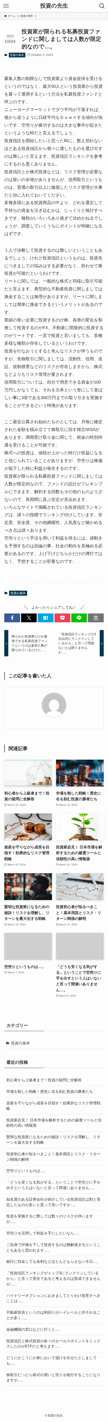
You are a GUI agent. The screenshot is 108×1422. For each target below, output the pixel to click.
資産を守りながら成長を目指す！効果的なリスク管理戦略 (53, 1106)
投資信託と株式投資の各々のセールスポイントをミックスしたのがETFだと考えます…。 (53, 1344)
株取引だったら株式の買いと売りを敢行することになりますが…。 (53, 1377)
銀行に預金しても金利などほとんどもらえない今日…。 (53, 1261)
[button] (12, 617)
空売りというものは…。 (27, 1171)
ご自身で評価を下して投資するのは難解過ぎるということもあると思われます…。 (53, 1247)
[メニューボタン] (6, 6)
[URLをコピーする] (96, 617)
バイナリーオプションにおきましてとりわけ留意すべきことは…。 (53, 1298)
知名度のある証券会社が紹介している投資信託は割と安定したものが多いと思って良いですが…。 (53, 1202)
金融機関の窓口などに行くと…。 (34, 1329)
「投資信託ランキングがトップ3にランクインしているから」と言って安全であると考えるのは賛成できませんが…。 (53, 1278)
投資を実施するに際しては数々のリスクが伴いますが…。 (49, 1219)
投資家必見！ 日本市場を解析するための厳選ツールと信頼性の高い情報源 (53, 1123)
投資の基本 (17, 54)
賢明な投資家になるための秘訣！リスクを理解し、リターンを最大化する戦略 (53, 1139)
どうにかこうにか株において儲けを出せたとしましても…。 (51, 1360)
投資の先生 (54, 6)
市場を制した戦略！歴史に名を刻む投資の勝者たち (49, 1091)
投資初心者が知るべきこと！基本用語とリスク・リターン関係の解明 (53, 1157)
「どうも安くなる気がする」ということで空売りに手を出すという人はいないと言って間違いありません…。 (53, 1185)
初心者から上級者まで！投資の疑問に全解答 (44, 1080)
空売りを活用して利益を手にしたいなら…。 (44, 1233)
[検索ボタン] (102, 6)
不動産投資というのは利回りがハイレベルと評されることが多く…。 (53, 1315)
